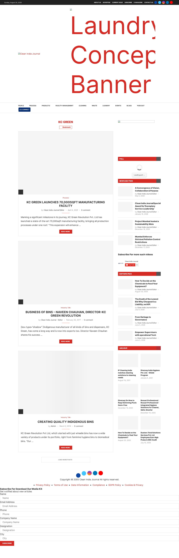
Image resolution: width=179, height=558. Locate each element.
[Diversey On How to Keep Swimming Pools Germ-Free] (128, 390)
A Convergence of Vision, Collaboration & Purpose (147, 189)
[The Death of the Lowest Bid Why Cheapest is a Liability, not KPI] (125, 302)
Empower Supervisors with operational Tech (146, 333)
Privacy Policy (43, 485)
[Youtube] (171, 2)
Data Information (80, 485)
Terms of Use (61, 485)
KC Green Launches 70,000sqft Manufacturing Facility (66, 204)
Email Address (7, 502)
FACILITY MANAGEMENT (64, 106)
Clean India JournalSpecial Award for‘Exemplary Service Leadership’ (148, 206)
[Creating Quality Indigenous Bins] (65, 382)
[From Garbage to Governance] (125, 320)
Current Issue (117, 2)
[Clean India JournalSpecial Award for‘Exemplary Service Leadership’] (125, 207)
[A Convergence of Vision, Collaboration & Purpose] (125, 191)
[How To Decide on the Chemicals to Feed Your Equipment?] (125, 284)
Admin (53, 426)
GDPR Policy (114, 485)
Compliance (99, 485)
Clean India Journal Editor (54, 210)
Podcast (140, 106)
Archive (123, 348)
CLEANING (82, 106)
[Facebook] (155, 2)
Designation (6, 526)
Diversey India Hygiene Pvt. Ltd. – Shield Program (150, 372)
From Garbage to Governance (143, 318)
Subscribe (128, 2)
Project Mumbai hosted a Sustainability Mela (147, 222)
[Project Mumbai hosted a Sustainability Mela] (125, 225)
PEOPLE (21, 106)
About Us (97, 2)
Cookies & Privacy (134, 485)
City (2, 534)
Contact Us (148, 2)
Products (46, 106)
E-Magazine (138, 2)
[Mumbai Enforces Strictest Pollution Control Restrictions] (125, 240)
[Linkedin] (167, 2)
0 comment (85, 210)
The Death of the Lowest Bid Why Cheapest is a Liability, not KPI (146, 302)
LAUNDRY (106, 106)
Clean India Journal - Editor (52, 320)
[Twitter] (159, 2)
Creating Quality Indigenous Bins (66, 422)
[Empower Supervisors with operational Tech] (125, 336)
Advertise (106, 2)
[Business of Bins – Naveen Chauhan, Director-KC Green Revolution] (65, 272)
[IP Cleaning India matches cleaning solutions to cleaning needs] (128, 360)
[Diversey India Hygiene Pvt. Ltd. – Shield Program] (151, 360)
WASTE (94, 106)
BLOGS (129, 106)
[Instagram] (163, 2)
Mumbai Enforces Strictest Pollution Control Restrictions (147, 239)
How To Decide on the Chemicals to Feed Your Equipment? (146, 284)
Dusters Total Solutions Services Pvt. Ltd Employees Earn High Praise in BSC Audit (150, 436)
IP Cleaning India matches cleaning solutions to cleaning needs (127, 373)
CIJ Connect (24, 109)
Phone (3, 510)
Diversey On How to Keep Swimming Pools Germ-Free (127, 402)
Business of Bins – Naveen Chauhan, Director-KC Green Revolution (66, 313)
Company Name (8, 518)
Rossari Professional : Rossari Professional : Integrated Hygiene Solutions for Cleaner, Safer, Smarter (150, 405)
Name (3, 494)
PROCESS (32, 106)
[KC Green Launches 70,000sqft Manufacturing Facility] (65, 162)
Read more (65, 231)
